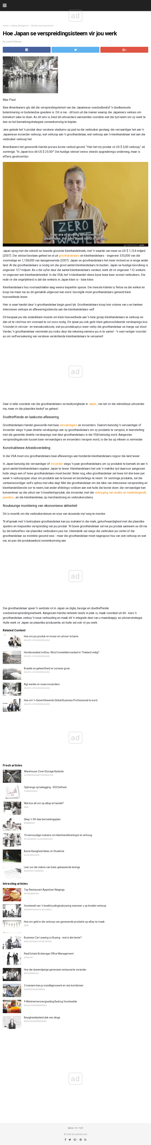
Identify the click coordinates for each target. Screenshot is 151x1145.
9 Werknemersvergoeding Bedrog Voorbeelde (50, 1001)
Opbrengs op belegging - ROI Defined (45, 787)
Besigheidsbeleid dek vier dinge (42, 1017)
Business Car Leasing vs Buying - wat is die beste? (53, 937)
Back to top (75, 1128)
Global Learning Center (42, 26)
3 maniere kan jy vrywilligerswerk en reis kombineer (53, 985)
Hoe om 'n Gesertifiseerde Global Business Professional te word (60, 700)
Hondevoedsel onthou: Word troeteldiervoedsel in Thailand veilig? (61, 652)
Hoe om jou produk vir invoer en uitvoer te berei (51, 636)
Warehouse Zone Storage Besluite (44, 771)
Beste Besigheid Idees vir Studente (44, 851)
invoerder (57, 464)
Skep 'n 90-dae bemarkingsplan (42, 819)
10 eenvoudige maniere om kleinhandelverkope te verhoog (58, 835)
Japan (92, 404)
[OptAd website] (135, 245)
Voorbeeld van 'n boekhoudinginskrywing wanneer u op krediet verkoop (65, 905)
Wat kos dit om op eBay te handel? (44, 803)
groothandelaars (69, 255)
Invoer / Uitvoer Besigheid (15, 26)
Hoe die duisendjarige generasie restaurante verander (55, 969)
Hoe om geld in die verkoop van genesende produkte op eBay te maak (64, 921)
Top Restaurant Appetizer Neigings (44, 889)
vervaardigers (68, 425)
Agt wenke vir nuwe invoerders (42, 684)
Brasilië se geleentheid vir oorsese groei (47, 668)
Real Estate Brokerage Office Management (49, 953)
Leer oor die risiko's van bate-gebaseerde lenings (52, 867)
